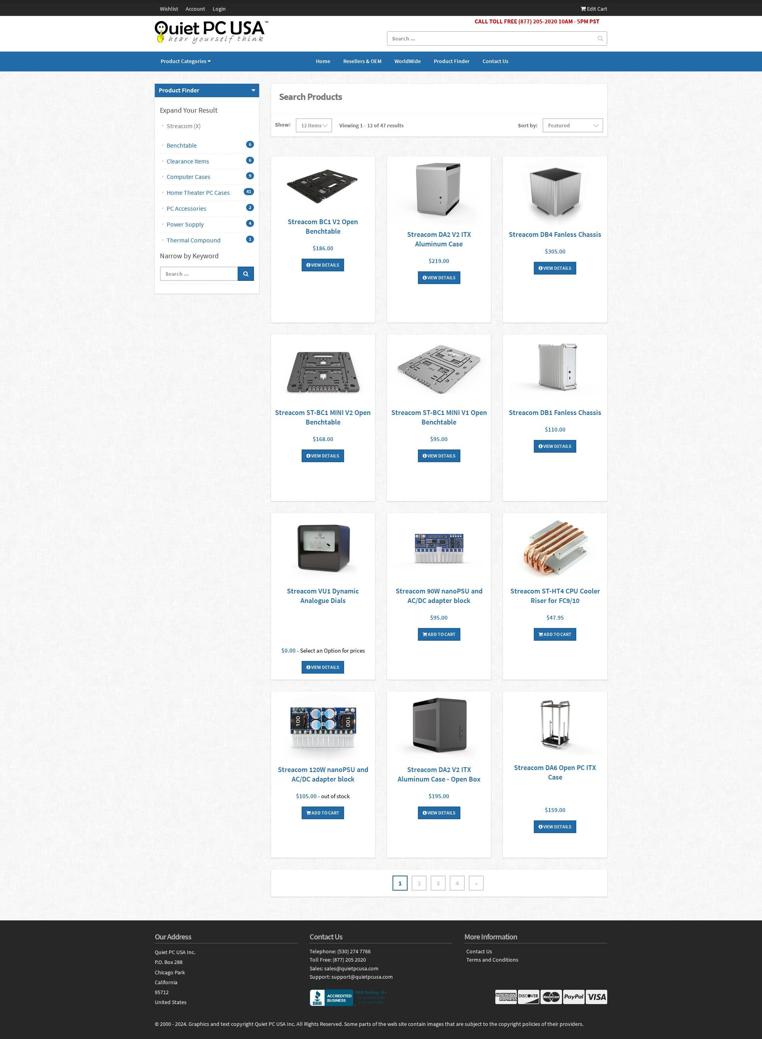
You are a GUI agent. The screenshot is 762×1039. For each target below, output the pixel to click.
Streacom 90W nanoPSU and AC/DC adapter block (439, 595)
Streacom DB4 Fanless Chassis (555, 234)
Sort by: (527, 125)
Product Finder (452, 61)
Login (219, 8)
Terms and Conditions (492, 960)
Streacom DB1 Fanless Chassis (555, 412)
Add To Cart (441, 634)
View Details (324, 265)
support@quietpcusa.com (362, 976)
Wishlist (169, 8)
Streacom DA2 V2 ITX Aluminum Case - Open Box (439, 774)
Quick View (323, 187)
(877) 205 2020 (349, 959)
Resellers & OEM (362, 61)
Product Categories (183, 61)
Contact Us (495, 61)
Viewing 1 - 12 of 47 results (371, 125)
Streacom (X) (184, 126)
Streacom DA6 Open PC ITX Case (555, 772)
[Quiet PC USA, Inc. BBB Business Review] (381, 997)
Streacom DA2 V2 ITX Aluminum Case (439, 239)
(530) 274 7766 (354, 951)
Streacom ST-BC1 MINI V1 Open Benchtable (439, 417)
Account (195, 8)
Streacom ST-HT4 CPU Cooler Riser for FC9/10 (555, 595)
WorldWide (407, 61)
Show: (283, 124)
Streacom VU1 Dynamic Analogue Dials (323, 595)
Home (323, 61)
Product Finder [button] (179, 90)
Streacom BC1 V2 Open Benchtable (323, 226)
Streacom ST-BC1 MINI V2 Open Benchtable (323, 417)
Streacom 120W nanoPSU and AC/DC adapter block (323, 774)
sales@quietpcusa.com (351, 968)
